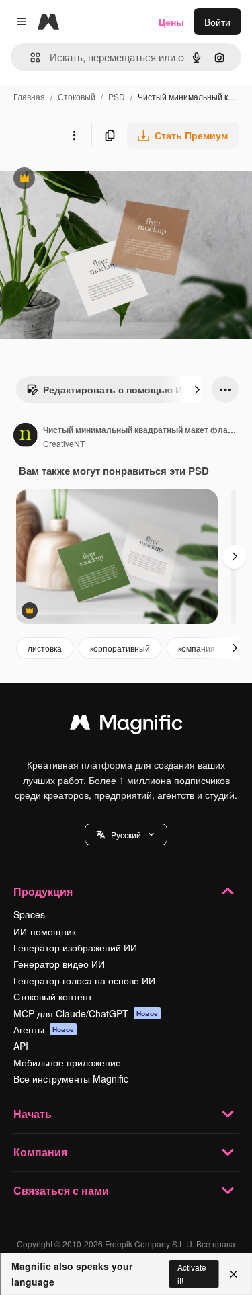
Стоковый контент (52, 996)
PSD (116, 96)
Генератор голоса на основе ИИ (84, 980)
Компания (40, 1152)
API (20, 1045)
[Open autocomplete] (29, 57)
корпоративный (120, 648)
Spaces (29, 914)
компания (196, 648)
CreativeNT (64, 443)
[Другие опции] (73, 135)
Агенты (43, 1029)
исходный (90, 180)
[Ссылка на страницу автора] (25, 436)
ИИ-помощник (44, 931)
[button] (126, 834)
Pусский (126, 834)
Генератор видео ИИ (59, 963)
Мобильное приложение (67, 1062)
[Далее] (197, 389)
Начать (32, 1114)
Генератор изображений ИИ (75, 947)
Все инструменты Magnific (70, 1078)
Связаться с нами (61, 1190)
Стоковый (76, 96)
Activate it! (191, 1273)
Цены (171, 21)
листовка (45, 648)
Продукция (43, 891)
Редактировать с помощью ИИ (107, 393)
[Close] (233, 1274)
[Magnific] (126, 725)
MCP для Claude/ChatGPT (85, 1013)
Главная (29, 96)
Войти (217, 21)
